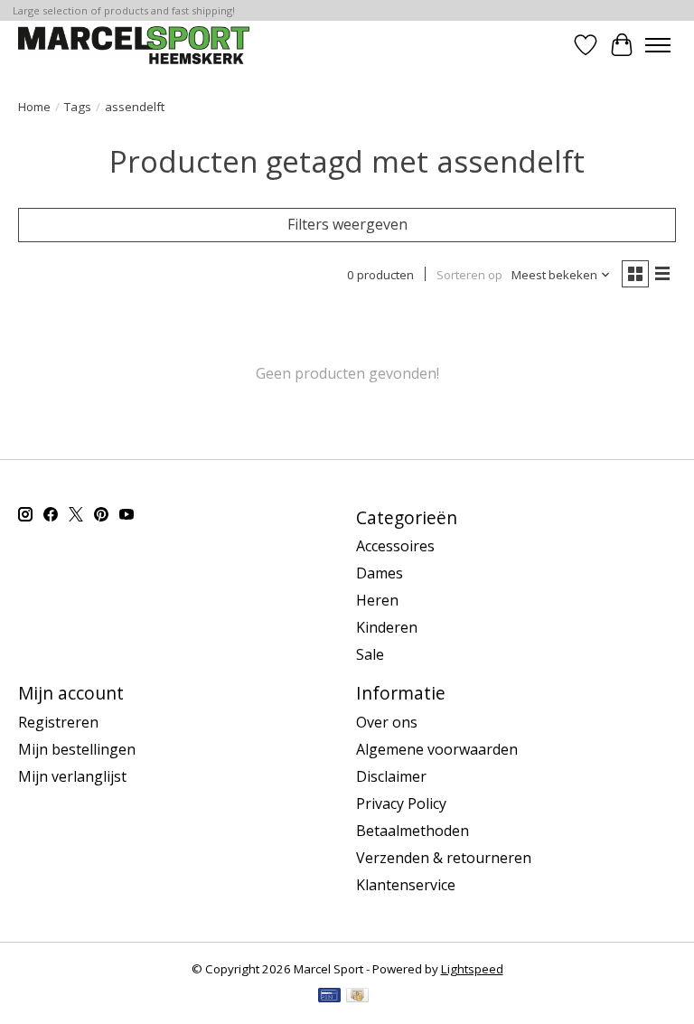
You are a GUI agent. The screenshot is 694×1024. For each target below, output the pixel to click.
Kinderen (386, 627)
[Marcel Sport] (133, 44)
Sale (370, 654)
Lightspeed (472, 969)
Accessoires (395, 546)
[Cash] (357, 997)
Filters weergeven (347, 224)
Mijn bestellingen (77, 749)
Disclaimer (391, 776)
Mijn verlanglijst (72, 776)
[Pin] (329, 997)
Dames (379, 573)
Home (34, 107)
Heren (377, 600)
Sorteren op (469, 275)
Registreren (58, 722)
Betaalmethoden (412, 831)
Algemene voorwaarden (437, 749)
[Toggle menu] (658, 45)
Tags (77, 107)
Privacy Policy (401, 803)
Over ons (386, 722)
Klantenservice (405, 885)
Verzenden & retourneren (443, 858)
